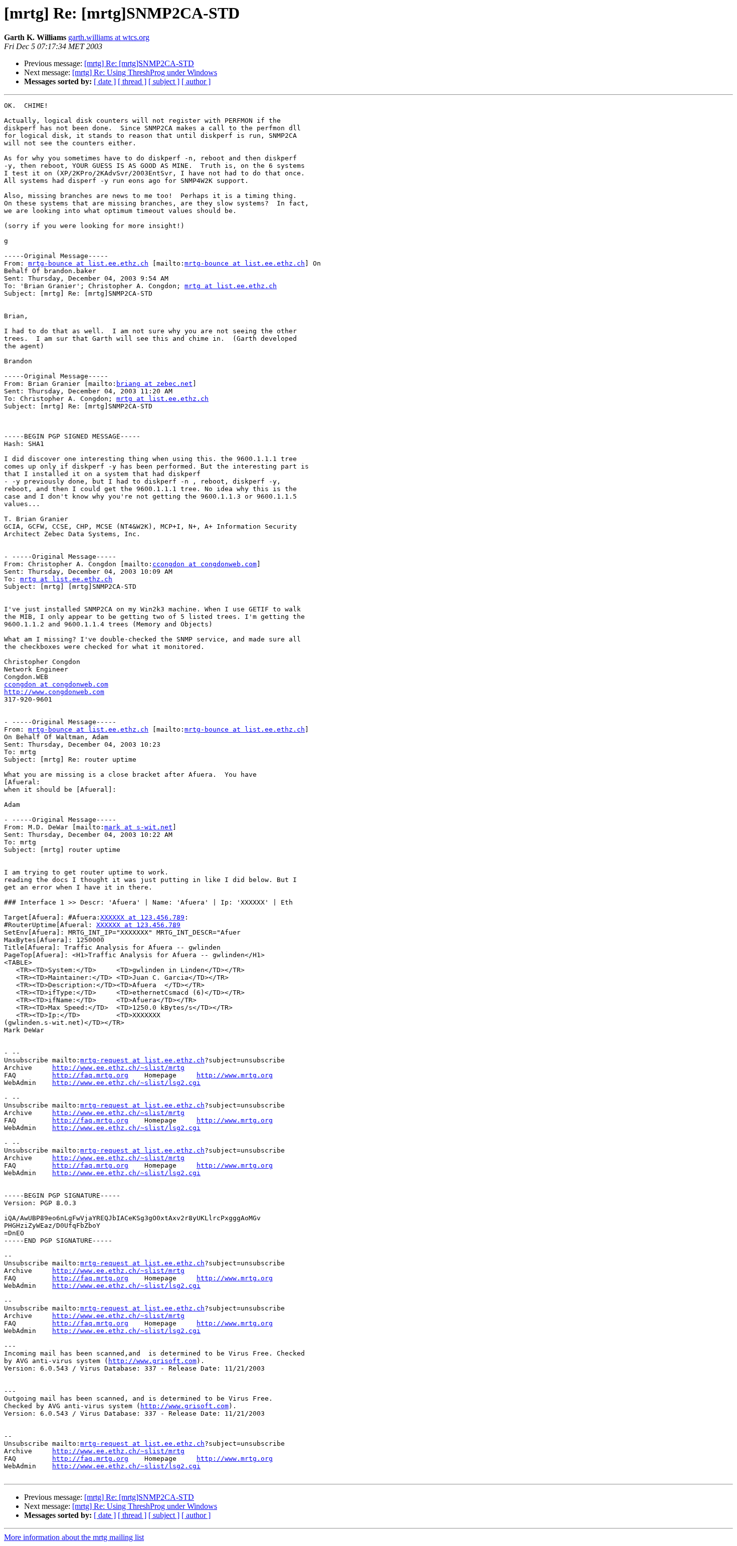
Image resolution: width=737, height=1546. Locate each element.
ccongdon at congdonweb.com (204, 564)
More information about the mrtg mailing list (74, 1537)
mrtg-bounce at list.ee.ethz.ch (88, 263)
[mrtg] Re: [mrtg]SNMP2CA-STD (139, 63)
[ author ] (196, 81)
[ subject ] (163, 81)
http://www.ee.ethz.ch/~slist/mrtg (118, 1067)
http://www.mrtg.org (235, 1075)
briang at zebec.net (154, 383)
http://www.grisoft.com (152, 1361)
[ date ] (105, 81)
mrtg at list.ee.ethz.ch (231, 286)
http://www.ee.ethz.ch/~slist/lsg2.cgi (126, 1082)
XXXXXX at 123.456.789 (142, 917)
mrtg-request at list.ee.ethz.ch (142, 1060)
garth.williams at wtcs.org (108, 37)
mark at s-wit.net (138, 827)
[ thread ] (132, 81)
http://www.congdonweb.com (54, 692)
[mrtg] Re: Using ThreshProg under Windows (144, 72)
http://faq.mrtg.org (90, 1075)
